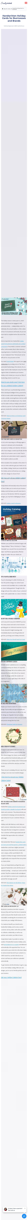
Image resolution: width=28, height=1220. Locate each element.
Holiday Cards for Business (14, 503)
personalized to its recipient (11, 944)
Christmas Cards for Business (14, 724)
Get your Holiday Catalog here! (11, 977)
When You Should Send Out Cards (16, 639)
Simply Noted (10, 361)
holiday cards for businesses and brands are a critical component (13, 344)
